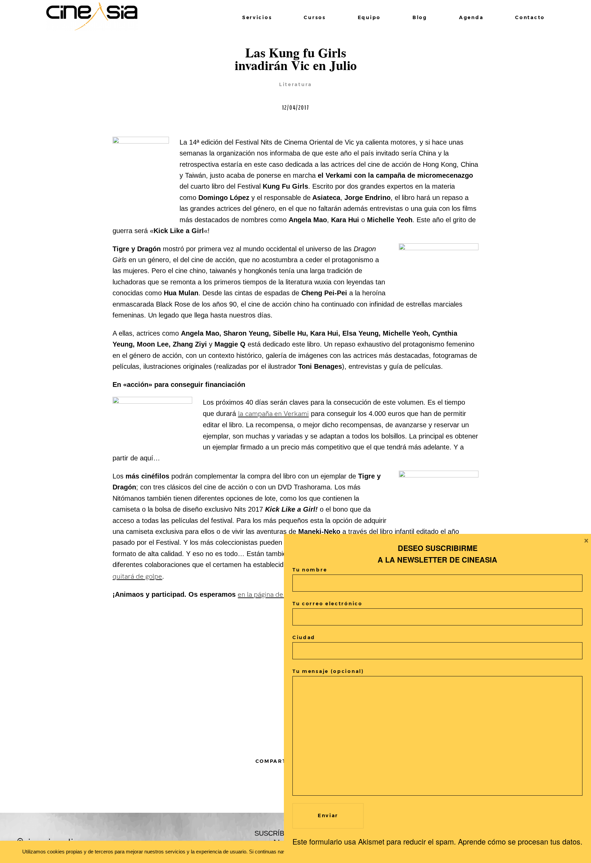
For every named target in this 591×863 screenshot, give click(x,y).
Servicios (257, 17)
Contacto (530, 17)
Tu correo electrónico (327, 603)
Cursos (315, 17)
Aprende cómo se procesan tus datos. (520, 841)
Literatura (295, 84)
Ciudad (303, 637)
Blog (419, 17)
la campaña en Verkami (273, 414)
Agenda (471, 17)
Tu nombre (309, 569)
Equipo (369, 17)
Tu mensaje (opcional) (328, 671)
